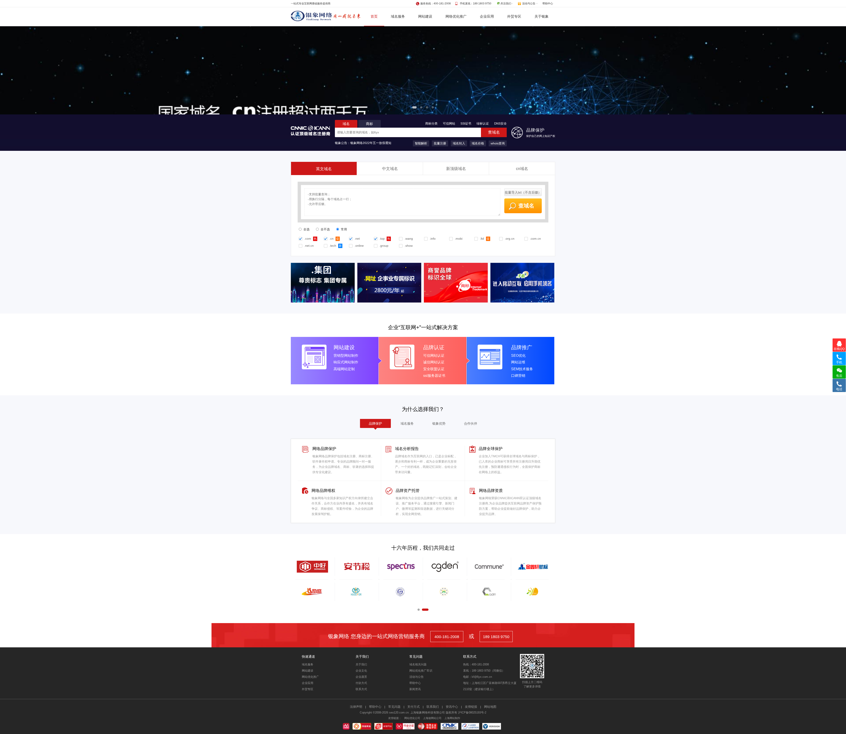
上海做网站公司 (432, 718)
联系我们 (433, 706)
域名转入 (459, 143)
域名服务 (398, 16)
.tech (332, 245)
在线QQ (839, 349)
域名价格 (478, 143)
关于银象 (541, 16)
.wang (408, 238)
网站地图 (490, 706)
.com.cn (535, 238)
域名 (346, 124)
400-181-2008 (446, 637)
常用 (343, 229)
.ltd (482, 238)
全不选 (325, 229)
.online (359, 245)
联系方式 (361, 689)
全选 (306, 229)
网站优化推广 (310, 676)
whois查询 (498, 143)
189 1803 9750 (496, 637)
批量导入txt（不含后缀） (523, 192)
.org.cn (509, 238)
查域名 (494, 132)
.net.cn (309, 245)
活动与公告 (416, 676)
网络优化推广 (456, 16)
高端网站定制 (344, 369)
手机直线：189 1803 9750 (475, 3)
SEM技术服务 (522, 369)
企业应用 (487, 16)
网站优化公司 (412, 718)
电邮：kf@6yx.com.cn (477, 676)
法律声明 (356, 706)
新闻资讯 (415, 689)
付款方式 (361, 683)
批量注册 (440, 143)
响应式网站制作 (346, 362)
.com (307, 238)
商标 (369, 124)
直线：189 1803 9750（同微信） (484, 670)
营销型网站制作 (346, 355)
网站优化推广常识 (420, 670)
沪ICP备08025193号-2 (472, 712)
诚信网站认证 (433, 362)
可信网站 (449, 123)
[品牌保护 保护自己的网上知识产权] (517, 137)
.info (433, 238)
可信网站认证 (433, 355)
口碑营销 (518, 375)
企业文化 (361, 670)
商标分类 (431, 123)
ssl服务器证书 (434, 375)
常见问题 (394, 706)
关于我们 (361, 664)
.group (383, 245)
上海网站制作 (452, 718)
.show (408, 245)
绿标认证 (483, 123)
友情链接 (471, 706)
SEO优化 (518, 355)
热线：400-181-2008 (476, 664)
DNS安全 (500, 123)
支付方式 (413, 706)
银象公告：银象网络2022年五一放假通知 (363, 143)
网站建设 (425, 16)
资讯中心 (452, 706)
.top (382, 238)
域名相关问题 (418, 664)
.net (357, 238)
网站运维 (518, 362)
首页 (374, 16)
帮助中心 (547, 3)
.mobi (458, 238)
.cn (331, 238)
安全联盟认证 (433, 369)
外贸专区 (514, 16)
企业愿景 (361, 676)
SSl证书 (465, 123)
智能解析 (421, 143)
